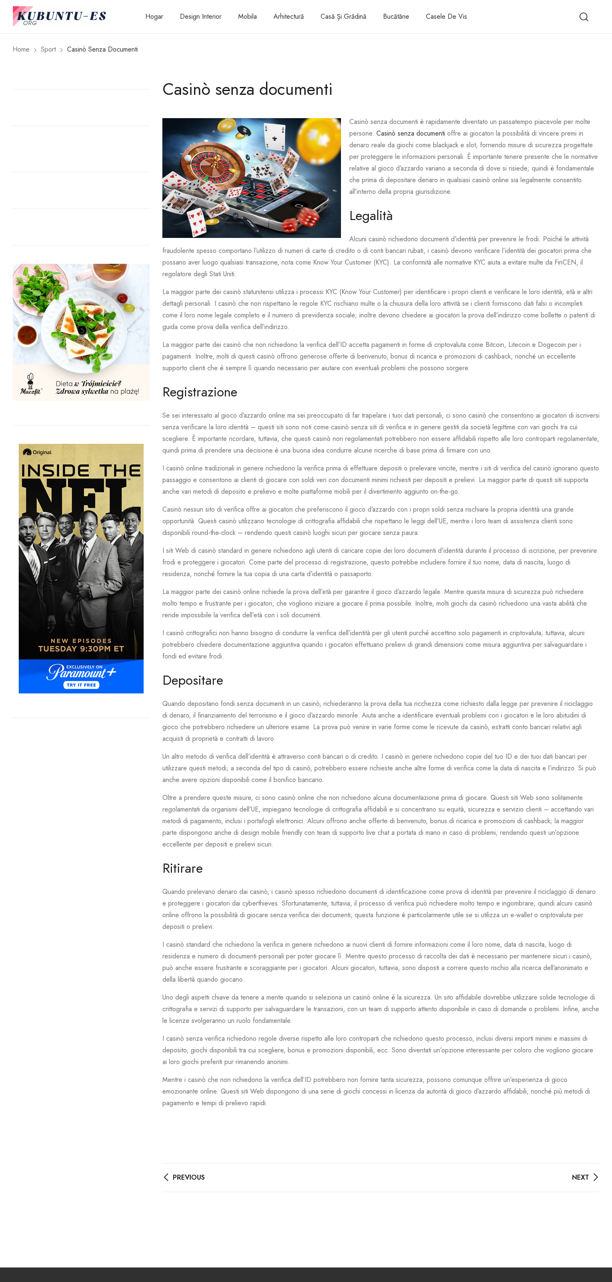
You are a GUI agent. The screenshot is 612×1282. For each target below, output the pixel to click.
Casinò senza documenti (410, 133)
